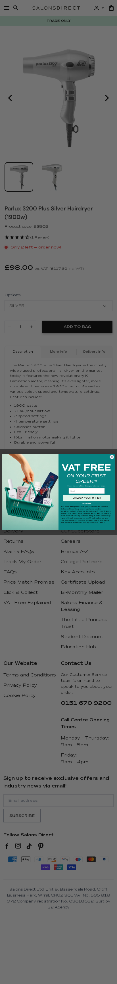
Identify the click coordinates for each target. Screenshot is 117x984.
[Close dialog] (112, 457)
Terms (101, 522)
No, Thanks (86, 503)
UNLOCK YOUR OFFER (87, 497)
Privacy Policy (89, 522)
